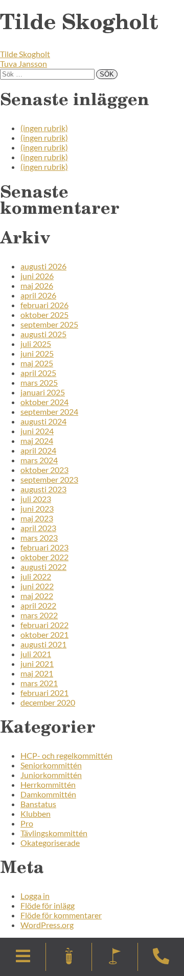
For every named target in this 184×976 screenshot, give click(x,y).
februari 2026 (44, 305)
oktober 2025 (44, 314)
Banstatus (38, 804)
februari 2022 (44, 625)
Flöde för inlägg (47, 905)
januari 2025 (42, 392)
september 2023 (49, 479)
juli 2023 (35, 499)
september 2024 (49, 411)
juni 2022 (37, 586)
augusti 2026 (43, 266)
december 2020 (47, 702)
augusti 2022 (43, 566)
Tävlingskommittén (53, 833)
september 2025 (49, 324)
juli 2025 (35, 343)
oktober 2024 (44, 402)
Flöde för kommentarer (61, 915)
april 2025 (38, 373)
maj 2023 (36, 518)
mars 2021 (39, 683)
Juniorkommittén (51, 775)
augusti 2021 (43, 644)
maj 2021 (36, 673)
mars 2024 (39, 460)
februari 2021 (44, 692)
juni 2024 (37, 431)
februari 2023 (44, 547)
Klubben (35, 813)
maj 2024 (36, 440)
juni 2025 (37, 353)
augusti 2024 (43, 421)
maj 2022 (36, 595)
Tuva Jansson (23, 63)
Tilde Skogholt (25, 54)
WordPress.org (47, 925)
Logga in (35, 895)
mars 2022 (39, 615)
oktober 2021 (44, 634)
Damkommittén (48, 794)
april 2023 (38, 528)
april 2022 (38, 605)
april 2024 (38, 450)
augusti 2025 (43, 334)
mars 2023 (39, 537)
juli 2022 (35, 576)
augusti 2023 (43, 489)
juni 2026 (37, 276)
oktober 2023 (44, 469)
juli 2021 (35, 654)
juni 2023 (37, 508)
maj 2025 (36, 363)
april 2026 (38, 295)
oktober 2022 (44, 557)
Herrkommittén (48, 784)
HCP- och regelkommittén (66, 755)
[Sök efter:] (48, 73)
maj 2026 (36, 285)
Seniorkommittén (51, 765)
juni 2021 (37, 663)
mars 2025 (39, 382)
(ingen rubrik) (44, 128)
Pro (26, 823)
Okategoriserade (50, 842)
